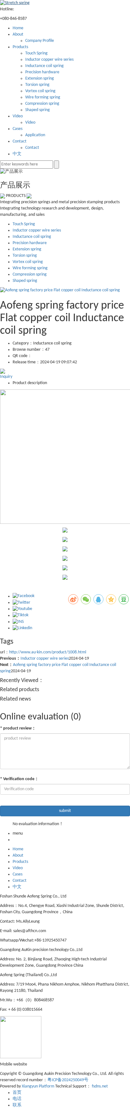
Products (20, 47)
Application (35, 135)
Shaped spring (37, 110)
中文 (17, 154)
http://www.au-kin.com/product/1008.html (47, 652)
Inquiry (6, 376)
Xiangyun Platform (38, 1086)
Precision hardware (42, 72)
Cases (17, 128)
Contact (20, 141)
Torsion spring (37, 84)
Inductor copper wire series (49, 59)
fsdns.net (100, 1086)
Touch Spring (36, 53)
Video (18, 116)
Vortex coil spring (40, 91)
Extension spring (39, 78)
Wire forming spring (42, 97)
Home (18, 28)
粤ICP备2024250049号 (67, 1080)
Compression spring (42, 103)
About (18, 34)
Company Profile (39, 40)
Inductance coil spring (44, 66)
